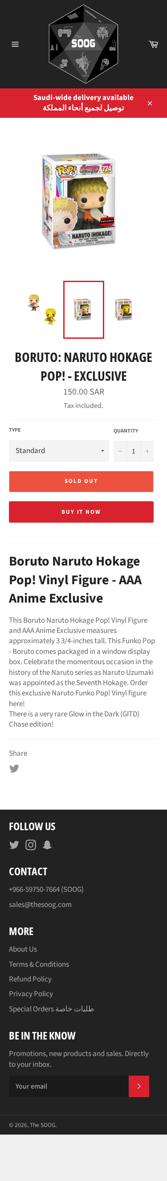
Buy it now (81, 512)
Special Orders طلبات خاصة (51, 1009)
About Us (23, 949)
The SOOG (42, 1125)
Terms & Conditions (39, 964)
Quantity (126, 431)
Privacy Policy (31, 994)
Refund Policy (30, 979)
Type (15, 430)
